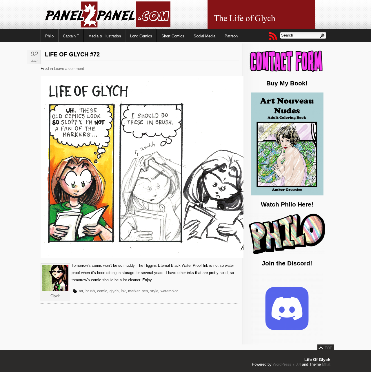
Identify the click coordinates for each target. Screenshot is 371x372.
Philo (49, 36)
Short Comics (172, 36)
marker (133, 291)
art (81, 291)
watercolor (169, 291)
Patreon (231, 36)
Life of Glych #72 (72, 54)
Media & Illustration (104, 36)
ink (123, 291)
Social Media (204, 36)
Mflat (326, 364)
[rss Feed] (272, 36)
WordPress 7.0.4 (287, 364)
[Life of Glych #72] (185, 257)
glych (114, 291)
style (154, 291)
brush (90, 291)
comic (102, 291)
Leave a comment (69, 68)
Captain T (71, 36)
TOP (328, 348)
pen (145, 291)
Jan (34, 60)
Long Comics (141, 36)
